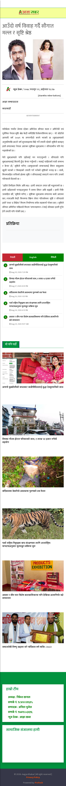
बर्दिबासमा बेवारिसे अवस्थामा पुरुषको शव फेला (27, 292)
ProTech (39, 782)
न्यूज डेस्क (18, 89)
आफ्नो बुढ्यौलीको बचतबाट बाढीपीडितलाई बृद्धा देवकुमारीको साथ (33, 266)
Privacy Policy (33, 777)
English (33, 257)
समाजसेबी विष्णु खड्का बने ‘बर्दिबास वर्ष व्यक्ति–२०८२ (27, 647)
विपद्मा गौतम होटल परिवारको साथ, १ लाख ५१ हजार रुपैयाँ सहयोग (32, 280)
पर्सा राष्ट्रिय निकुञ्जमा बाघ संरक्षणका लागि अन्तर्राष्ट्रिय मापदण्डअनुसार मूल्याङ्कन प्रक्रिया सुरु (29, 304)
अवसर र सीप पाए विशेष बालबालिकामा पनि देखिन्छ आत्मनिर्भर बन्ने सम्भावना (34, 318)
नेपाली (12, 257)
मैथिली (53, 257)
